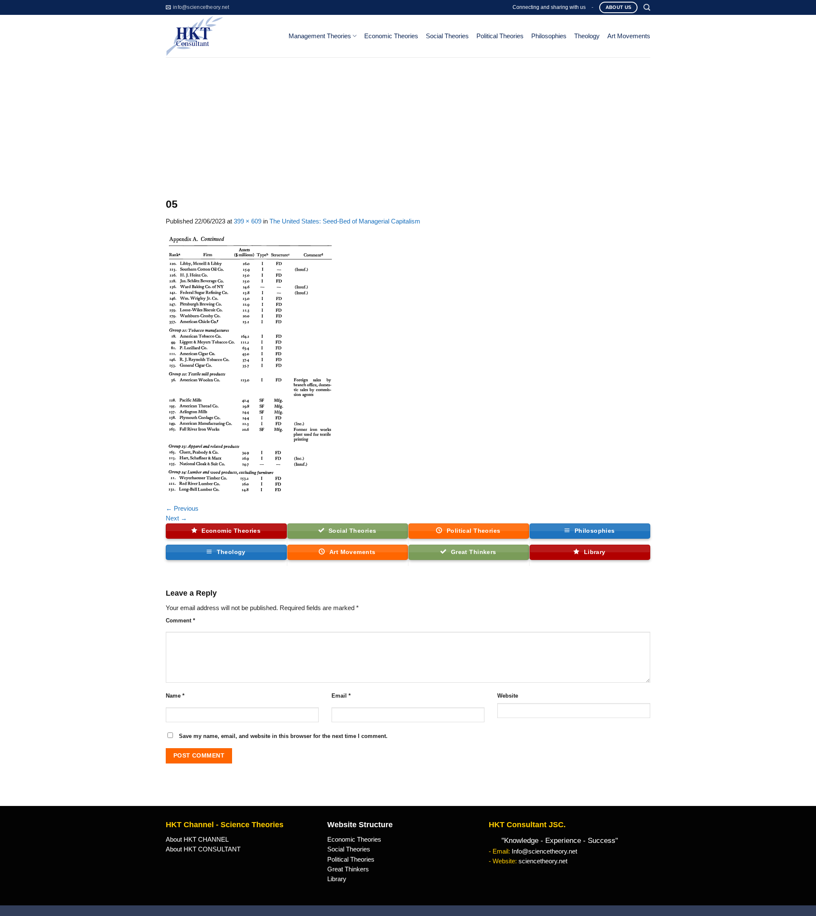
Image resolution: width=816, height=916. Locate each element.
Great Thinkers (348, 869)
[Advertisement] (408, 121)
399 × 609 (247, 221)
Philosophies (549, 36)
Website (507, 696)
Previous (182, 508)
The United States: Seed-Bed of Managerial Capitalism (344, 221)
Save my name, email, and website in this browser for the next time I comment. (283, 736)
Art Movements (628, 36)
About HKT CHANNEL (197, 839)
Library (336, 879)
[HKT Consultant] (220, 36)
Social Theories (447, 36)
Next (176, 518)
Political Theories (500, 36)
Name (175, 696)
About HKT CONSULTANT (203, 849)
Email (341, 696)
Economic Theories (391, 36)
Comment (180, 620)
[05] (250, 364)
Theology (587, 36)
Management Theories (320, 36)
